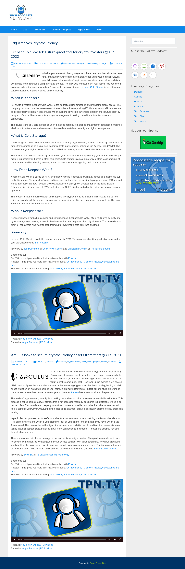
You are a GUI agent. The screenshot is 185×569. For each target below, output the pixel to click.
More (49, 342)
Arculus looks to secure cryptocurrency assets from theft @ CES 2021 (66, 355)
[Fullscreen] (119, 333)
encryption (86, 361)
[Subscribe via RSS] (144, 75)
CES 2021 (40, 361)
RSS (42, 342)
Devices (138, 92)
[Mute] (115, 333)
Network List (39, 29)
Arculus (75, 392)
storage (102, 63)
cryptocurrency (91, 63)
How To (138, 101)
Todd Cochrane (31, 249)
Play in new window (30, 339)
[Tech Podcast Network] (21, 12)
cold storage (78, 63)
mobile (104, 361)
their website (41, 242)
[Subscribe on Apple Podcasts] (135, 66)
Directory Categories (61, 29)
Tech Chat (139, 116)
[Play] (14, 333)
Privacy (72, 258)
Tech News (140, 121)
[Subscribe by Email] (135, 75)
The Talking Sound (100, 249)
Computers (53, 63)
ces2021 (62, 361)
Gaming (138, 96)
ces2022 (67, 63)
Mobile (50, 361)
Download (48, 339)
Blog (25, 29)
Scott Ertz (29, 454)
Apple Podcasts (30, 342)
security (111, 361)
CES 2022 (41, 63)
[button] (67, 304)
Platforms (139, 106)
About (99, 29)
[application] (67, 304)
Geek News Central (52, 249)
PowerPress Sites (98, 563)
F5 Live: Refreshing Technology (53, 454)
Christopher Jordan (77, 249)
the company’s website (105, 448)
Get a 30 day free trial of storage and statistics (73, 268)
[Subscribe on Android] (144, 66)
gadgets (96, 361)
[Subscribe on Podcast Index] (162, 66)
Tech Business (141, 111)
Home (14, 29)
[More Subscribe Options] (153, 75)
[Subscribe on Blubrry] (153, 66)
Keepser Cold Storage (92, 87)
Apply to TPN (84, 29)
